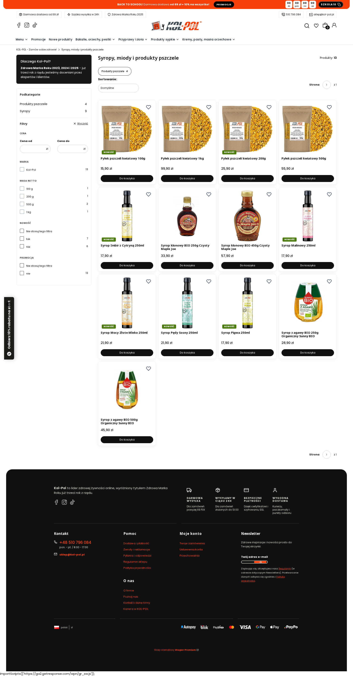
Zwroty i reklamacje (136, 549)
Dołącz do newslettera (260, 562)
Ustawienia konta (191, 549)
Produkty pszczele (53, 104)
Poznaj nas (130, 597)
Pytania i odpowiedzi (137, 556)
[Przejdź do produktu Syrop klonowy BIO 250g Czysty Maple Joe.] (187, 216)
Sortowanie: (107, 79)
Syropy (53, 111)
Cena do (63, 141)
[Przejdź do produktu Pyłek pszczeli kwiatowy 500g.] (308, 129)
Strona (314, 85)
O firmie (128, 590)
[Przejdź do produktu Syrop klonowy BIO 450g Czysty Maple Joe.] (247, 216)
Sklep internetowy (175, 649)
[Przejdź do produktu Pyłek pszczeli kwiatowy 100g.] (127, 129)
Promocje (224, 4)
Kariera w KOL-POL (135, 609)
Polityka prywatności (137, 568)
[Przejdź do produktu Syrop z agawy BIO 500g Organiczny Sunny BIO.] (127, 390)
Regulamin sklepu (135, 562)
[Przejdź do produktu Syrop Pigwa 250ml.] (247, 303)
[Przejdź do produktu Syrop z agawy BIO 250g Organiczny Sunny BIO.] (308, 303)
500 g (30, 204)
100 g (29, 189)
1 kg (28, 212)
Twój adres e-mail (254, 557)
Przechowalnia (190, 556)
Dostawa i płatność (136, 543)
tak (28, 239)
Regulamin (285, 568)
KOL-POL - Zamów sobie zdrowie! (36, 49)
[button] (148, 107)
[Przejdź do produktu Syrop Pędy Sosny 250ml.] (187, 303)
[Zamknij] (8, 304)
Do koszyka (127, 178)
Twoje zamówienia (192, 543)
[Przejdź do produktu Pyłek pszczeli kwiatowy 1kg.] (187, 129)
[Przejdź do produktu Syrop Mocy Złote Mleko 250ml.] (127, 303)
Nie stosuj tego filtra (39, 231)
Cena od (26, 141)
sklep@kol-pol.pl (324, 14)
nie (28, 247)
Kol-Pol (31, 170)
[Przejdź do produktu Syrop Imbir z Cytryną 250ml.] (127, 216)
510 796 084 (293, 14)
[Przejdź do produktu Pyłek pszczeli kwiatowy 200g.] (247, 129)
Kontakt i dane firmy (136, 603)
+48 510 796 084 (75, 542)
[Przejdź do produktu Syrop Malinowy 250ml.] (308, 216)
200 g (30, 197)
